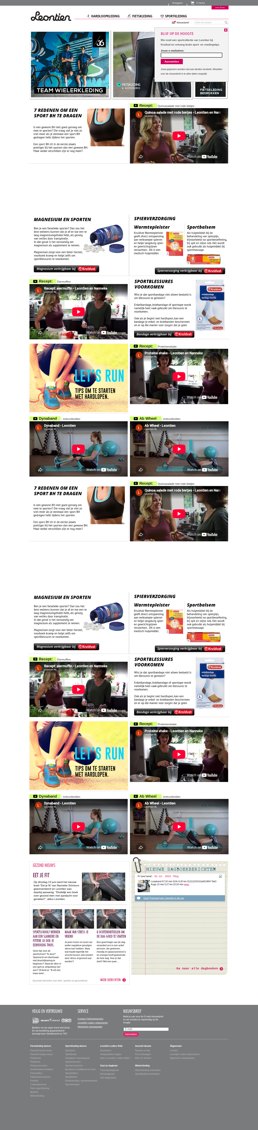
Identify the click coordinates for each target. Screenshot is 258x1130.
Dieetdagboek (107, 1074)
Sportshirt (70, 1050)
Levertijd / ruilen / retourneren (93, 1022)
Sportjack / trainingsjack (77, 1058)
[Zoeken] (226, 22)
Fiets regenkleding (39, 1088)
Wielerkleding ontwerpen (148, 1070)
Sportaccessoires (74, 1065)
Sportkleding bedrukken (147, 1074)
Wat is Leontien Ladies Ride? (115, 1058)
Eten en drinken (143, 1058)
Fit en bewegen (143, 1054)
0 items (200, 3)
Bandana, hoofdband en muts (80, 1069)
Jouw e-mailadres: (172, 50)
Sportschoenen (73, 1062)
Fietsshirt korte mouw (41, 1050)
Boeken (34, 1092)
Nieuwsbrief (183, 22)
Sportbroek (70, 1054)
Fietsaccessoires (38, 1065)
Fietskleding (142, 16)
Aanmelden (131, 1034)
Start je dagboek (109, 1065)
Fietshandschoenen (40, 1077)
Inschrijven (105, 1050)
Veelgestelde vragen (110, 1054)
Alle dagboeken (108, 1077)
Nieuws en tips (142, 1050)
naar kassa (220, 7)
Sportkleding (176, 16)
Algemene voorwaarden (90, 1026)
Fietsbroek (35, 1058)
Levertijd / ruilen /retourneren (185, 1054)
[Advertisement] (129, 190)
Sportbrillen (71, 1077)
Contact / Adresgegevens (90, 1019)
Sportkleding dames (76, 1046)
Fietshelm (35, 1062)
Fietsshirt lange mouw (41, 1054)
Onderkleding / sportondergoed (81, 1080)
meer (186, 884)
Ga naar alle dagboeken (197, 968)
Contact (174, 1050)
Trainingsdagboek (109, 1070)
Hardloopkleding (105, 16)
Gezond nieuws (143, 1046)
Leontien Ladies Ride (111, 1046)
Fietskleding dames (40, 1046)
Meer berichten (110, 980)
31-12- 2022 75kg (166, 876)
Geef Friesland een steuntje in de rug (163, 898)
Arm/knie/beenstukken (41, 1069)
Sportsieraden (72, 1084)
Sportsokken (71, 1073)
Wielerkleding (37, 1096)
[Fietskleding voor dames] (152, 64)
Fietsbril (34, 1080)
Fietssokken (36, 1073)
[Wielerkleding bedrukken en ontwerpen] (69, 64)
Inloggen (177, 3)
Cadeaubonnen (38, 1084)
